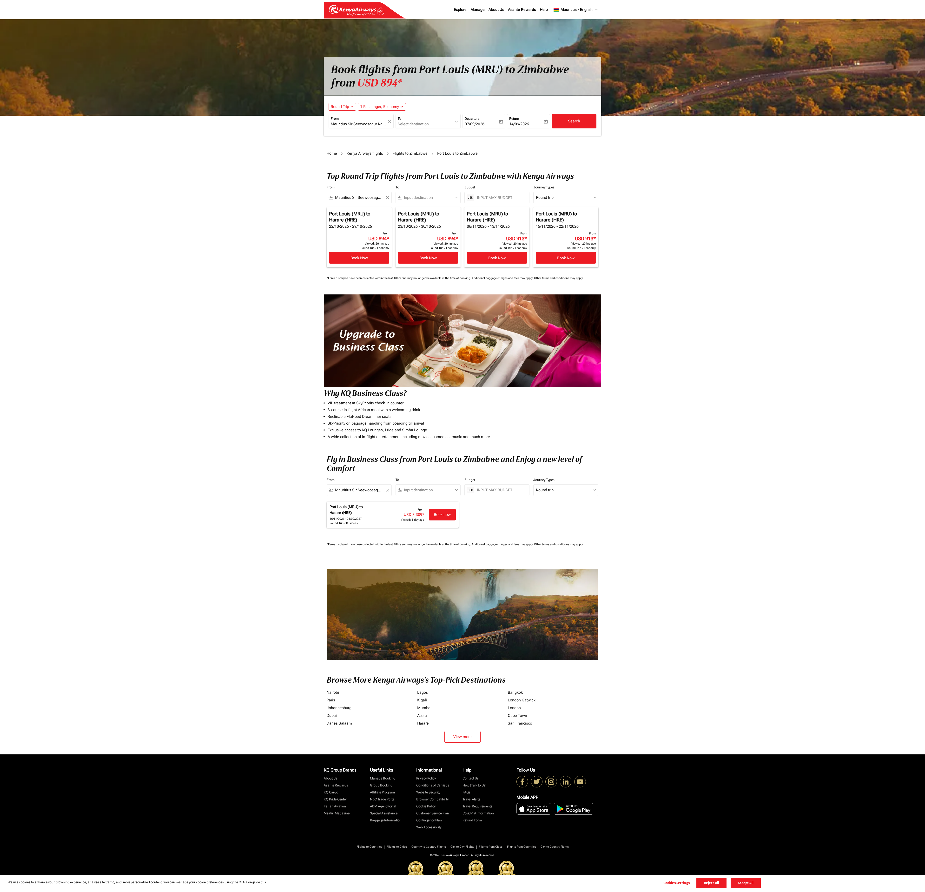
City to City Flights (462, 846)
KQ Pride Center (335, 799)
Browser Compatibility (432, 799)
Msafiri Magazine (337, 813)
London (514, 708)
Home (332, 153)
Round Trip (340, 106)
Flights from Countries (521, 846)
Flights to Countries (369, 846)
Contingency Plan (429, 820)
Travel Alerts (471, 799)
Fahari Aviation (335, 806)
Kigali (422, 700)
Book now (442, 514)
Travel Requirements (477, 806)
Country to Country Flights (428, 846)
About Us (496, 9)
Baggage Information (386, 820)
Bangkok (515, 692)
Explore (460, 9)
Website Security (428, 792)
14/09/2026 (519, 124)
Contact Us (470, 778)
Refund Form (472, 820)
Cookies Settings (676, 883)
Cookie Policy (426, 806)
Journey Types (544, 187)
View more (462, 736)
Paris (331, 700)
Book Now (359, 258)
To (399, 118)
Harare (423, 723)
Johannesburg (339, 708)
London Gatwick (521, 700)
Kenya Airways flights (365, 153)
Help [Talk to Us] (474, 785)
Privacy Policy (426, 778)
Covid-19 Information (478, 813)
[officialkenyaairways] (551, 781)
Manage (477, 9)
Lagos (422, 692)
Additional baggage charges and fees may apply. (503, 278)
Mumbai (424, 708)
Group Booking (381, 785)
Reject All (711, 883)
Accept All (745, 883)
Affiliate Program (382, 792)
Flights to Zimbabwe (410, 153)
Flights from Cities (490, 846)
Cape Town (517, 715)
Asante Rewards (522, 9)
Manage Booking (382, 778)
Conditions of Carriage (432, 785)
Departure (472, 118)
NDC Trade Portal (382, 799)
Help (544, 9)
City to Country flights (555, 846)
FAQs (466, 792)
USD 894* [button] (379, 83)
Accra (422, 715)
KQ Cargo (331, 792)
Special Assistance (383, 813)
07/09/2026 (474, 124)
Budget (469, 187)
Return (514, 118)
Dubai (332, 715)
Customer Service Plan (432, 813)
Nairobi (333, 692)
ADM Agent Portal (383, 806)
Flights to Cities (397, 846)
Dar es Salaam (339, 723)
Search (574, 121)
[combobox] (359, 124)
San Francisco (520, 723)
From (335, 118)
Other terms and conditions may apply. (558, 278)
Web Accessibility (428, 827)
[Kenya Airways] (522, 781)
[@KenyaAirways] (536, 781)
